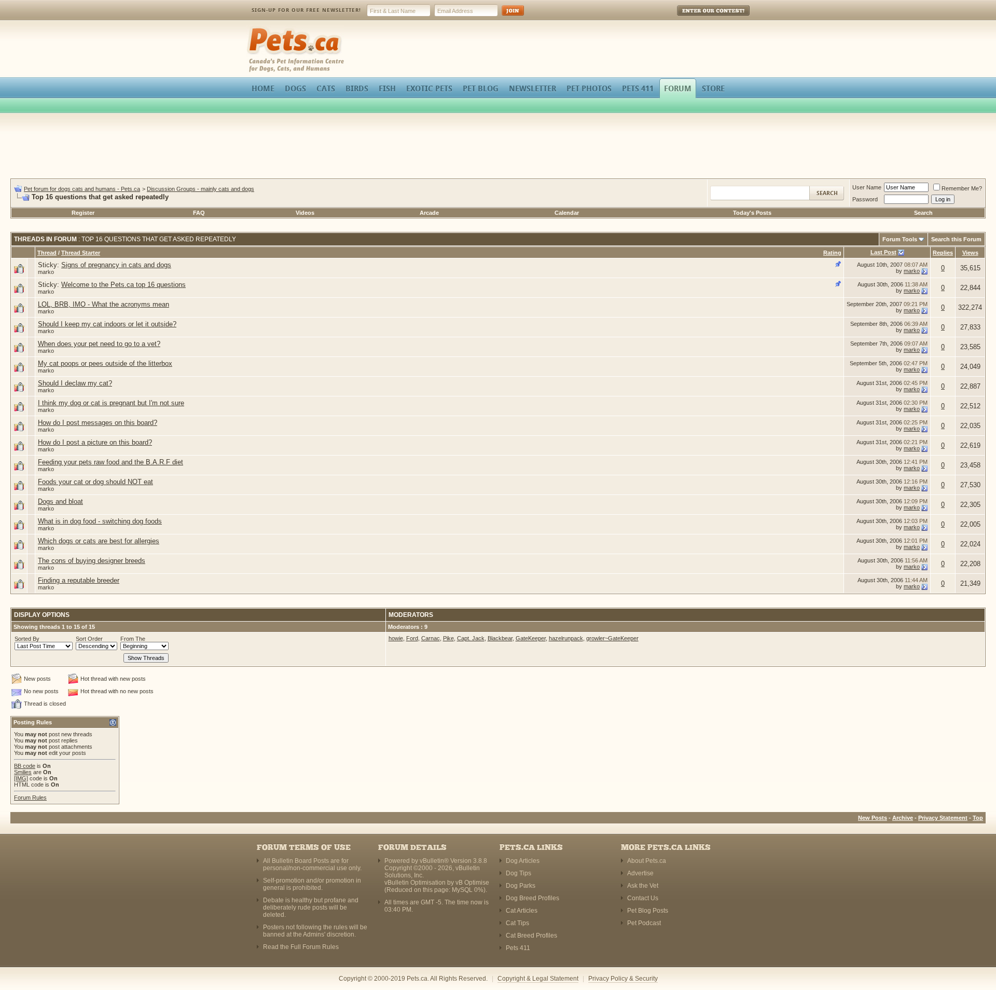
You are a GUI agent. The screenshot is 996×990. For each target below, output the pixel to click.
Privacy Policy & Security (623, 978)
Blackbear (500, 638)
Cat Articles (521, 910)
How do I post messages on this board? (97, 423)
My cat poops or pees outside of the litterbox (105, 363)
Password (865, 199)
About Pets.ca (646, 860)
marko (46, 272)
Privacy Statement (942, 818)
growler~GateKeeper (612, 638)
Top (978, 818)
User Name (866, 187)
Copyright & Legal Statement (537, 978)
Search (923, 213)
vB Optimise (472, 882)
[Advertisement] (498, 147)
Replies (943, 253)
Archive (902, 818)
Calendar (567, 213)
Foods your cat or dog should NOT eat (95, 482)
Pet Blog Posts (647, 910)
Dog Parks (520, 885)
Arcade (429, 213)
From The (132, 639)
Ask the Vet (642, 885)
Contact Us (642, 898)
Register (83, 213)
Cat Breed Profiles (531, 935)
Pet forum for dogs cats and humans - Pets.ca (82, 189)
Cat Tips (517, 923)
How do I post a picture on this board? (95, 442)
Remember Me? (962, 188)
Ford (412, 638)
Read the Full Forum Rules (301, 947)
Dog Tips (518, 873)
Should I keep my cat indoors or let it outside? (107, 324)
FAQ (199, 213)
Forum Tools (899, 239)
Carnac (430, 638)
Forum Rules (30, 797)
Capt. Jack (471, 638)
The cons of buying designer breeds (91, 561)
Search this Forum (956, 239)
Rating (832, 253)
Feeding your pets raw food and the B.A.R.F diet (110, 462)
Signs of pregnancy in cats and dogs (116, 265)
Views (970, 253)
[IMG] (21, 778)
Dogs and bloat (60, 501)
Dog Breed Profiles (532, 898)
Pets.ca (258, 29)
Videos (305, 213)
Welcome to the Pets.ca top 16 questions (123, 284)
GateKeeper (531, 638)
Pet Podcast (644, 923)
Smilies (23, 772)
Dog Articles (523, 860)
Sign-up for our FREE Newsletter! (306, 10)
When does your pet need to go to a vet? (99, 344)
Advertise (640, 873)
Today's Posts (752, 213)
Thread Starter (80, 253)
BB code (24, 766)
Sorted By (27, 639)
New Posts (872, 818)
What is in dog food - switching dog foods (100, 521)
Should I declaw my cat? (75, 383)
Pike (448, 638)
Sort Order (89, 639)
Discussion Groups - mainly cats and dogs (200, 189)
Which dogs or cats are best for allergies (98, 541)
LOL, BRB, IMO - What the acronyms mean (103, 304)
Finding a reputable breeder (78, 580)
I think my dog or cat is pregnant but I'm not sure (111, 403)
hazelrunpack (566, 638)
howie (396, 638)
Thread (47, 253)
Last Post (883, 252)
